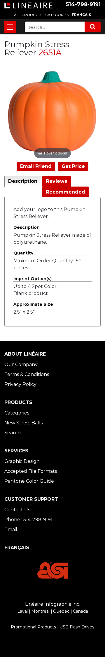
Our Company (21, 364)
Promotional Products (33, 627)
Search (12, 432)
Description (22, 181)
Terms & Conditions (26, 374)
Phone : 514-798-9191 (28, 519)
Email (10, 529)
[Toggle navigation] (10, 27)
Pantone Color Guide (29, 481)
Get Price (73, 166)
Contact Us (17, 509)
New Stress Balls (23, 423)
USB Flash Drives (77, 627)
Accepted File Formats (30, 471)
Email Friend (36, 166)
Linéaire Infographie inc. (52, 604)
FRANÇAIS (81, 15)
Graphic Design (22, 461)
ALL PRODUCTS (28, 15)
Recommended (65, 192)
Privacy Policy (20, 384)
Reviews (56, 181)
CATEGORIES (57, 15)
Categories (16, 413)
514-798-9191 (83, 4)
